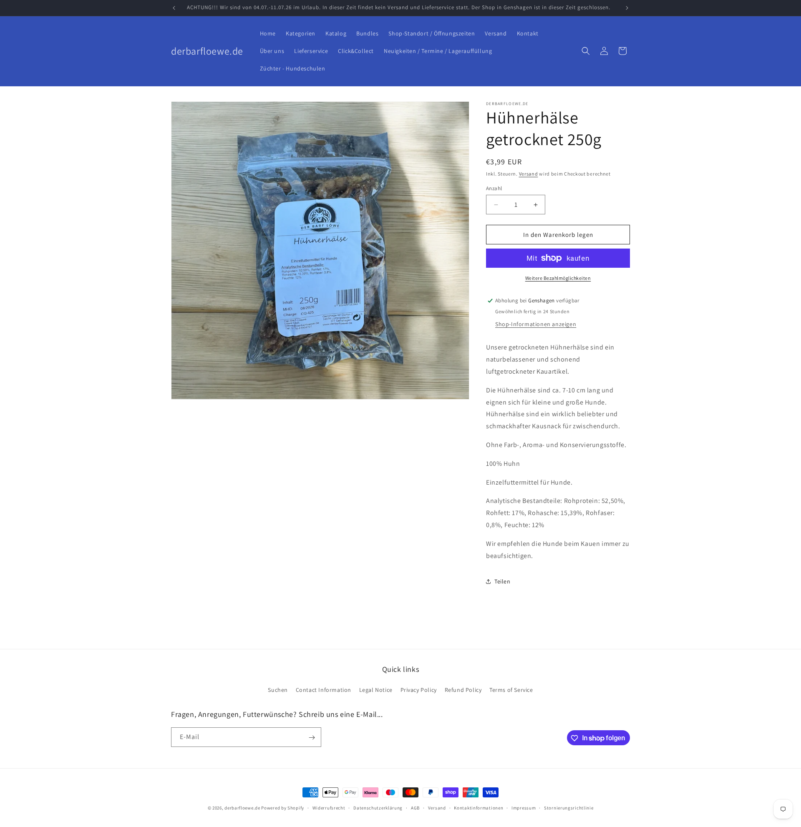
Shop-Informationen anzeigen (535, 324)
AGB (415, 807)
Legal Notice (376, 689)
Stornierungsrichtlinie (568, 807)
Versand (528, 174)
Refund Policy (463, 689)
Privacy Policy (418, 689)
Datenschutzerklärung (378, 807)
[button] (586, 51)
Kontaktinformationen (478, 807)
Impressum (523, 807)
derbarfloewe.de (242, 808)
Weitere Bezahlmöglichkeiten (558, 278)
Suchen (278, 689)
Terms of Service (511, 689)
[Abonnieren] (311, 737)
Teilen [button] (502, 581)
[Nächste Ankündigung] (627, 8)
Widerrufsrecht (328, 807)
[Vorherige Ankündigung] (174, 8)
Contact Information (323, 689)
